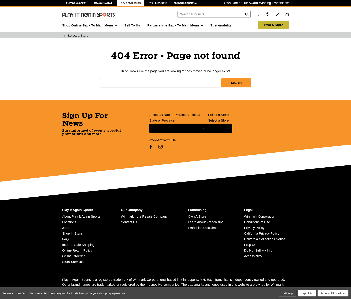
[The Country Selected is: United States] (258, 15)
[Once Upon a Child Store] (103, 3)
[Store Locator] (268, 14)
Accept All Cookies (333, 293)
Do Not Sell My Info (258, 250)
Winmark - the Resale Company (144, 216)
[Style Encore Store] (158, 3)
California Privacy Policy (261, 233)
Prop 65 (250, 245)
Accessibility (253, 256)
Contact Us (129, 222)
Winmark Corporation (259, 216)
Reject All (307, 293)
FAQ (65, 239)
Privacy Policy (254, 228)
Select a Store (218, 115)
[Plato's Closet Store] (76, 3)
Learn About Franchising (206, 222)
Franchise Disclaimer (203, 228)
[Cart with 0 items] (287, 15)
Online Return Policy (77, 250)
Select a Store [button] (78, 35)
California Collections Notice (264, 239)
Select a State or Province (168, 115)
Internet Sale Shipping (78, 245)
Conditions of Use (257, 222)
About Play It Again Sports (81, 216)
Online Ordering (73, 256)
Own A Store (273, 25)
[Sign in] (277, 15)
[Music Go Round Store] (185, 3)
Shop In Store (72, 233)
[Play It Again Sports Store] (130, 3)
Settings (287, 293)
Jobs (65, 228)
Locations (69, 222)
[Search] (247, 15)
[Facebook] (150, 147)
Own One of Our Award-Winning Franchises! (256, 3)
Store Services (73, 262)
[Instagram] (160, 147)
